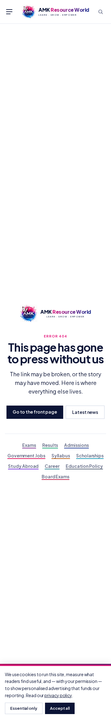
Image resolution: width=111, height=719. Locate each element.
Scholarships (90, 455)
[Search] (100, 11)
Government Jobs (26, 455)
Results (50, 445)
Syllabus (60, 455)
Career (52, 466)
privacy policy (58, 695)
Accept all (60, 708)
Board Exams (55, 476)
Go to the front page (35, 412)
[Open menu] (9, 11)
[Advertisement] (55, 82)
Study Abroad (23, 466)
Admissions (76, 445)
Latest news (85, 412)
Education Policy (84, 466)
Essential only (23, 708)
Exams (29, 445)
